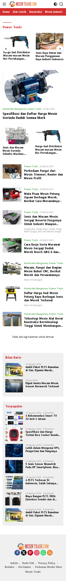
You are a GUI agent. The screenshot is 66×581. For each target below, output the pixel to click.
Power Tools (34, 108)
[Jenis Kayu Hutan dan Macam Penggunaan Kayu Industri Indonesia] (49, 41)
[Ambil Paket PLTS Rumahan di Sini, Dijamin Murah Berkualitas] (14, 369)
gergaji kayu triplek (45, 229)
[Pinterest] (30, 553)
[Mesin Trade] (22, 4)
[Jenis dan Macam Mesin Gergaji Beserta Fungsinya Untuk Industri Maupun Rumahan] (12, 221)
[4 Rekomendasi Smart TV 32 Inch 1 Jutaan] (14, 418)
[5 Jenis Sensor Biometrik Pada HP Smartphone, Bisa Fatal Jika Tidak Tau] (14, 466)
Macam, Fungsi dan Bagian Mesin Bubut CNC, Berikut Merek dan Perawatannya (43, 271)
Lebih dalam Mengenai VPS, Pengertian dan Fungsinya (43, 449)
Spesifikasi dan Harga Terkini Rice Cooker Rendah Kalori (43, 433)
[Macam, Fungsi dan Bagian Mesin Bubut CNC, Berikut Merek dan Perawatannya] (12, 271)
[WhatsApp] (43, 553)
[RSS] (50, 553)
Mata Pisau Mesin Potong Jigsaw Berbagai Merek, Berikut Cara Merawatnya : (42, 197)
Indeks (14, 563)
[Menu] (5, 4)
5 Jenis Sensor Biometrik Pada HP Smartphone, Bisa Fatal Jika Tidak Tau (42, 465)
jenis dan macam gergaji (49, 231)
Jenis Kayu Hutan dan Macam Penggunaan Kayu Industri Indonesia (49, 56)
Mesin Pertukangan (33, 279)
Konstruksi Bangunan (14, 108)
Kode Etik (28, 563)
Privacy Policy (46, 563)
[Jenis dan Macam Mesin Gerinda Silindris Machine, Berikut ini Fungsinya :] (17, 135)
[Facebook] (17, 553)
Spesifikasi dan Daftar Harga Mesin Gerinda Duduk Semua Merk (30, 116)
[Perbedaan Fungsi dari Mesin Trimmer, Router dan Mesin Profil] (12, 173)
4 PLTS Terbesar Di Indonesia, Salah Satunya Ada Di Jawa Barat (41, 482)
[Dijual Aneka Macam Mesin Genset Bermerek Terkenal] (14, 385)
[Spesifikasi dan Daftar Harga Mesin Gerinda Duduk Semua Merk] (33, 87)
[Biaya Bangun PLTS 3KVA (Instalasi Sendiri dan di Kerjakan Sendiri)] (14, 498)
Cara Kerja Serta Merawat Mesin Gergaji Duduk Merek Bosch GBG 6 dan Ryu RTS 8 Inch (42, 250)
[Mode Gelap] (56, 4)
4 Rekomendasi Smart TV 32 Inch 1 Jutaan (41, 417)
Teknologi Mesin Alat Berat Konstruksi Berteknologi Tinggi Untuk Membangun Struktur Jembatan (43, 324)
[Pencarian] (61, 4)
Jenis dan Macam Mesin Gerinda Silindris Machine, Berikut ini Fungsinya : (16, 151)
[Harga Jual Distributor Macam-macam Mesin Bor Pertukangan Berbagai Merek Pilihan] (17, 41)
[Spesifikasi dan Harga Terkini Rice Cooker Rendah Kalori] (14, 434)
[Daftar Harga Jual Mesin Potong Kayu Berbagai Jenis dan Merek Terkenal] (12, 296)
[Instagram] (37, 553)
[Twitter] (24, 553)
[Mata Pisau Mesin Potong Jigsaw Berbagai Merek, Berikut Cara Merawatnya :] (12, 196)
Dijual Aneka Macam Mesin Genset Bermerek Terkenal (42, 385)
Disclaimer (24, 567)
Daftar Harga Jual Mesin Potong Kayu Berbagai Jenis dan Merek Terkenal (43, 296)
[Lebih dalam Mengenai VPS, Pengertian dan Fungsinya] (14, 450)
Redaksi (9, 567)
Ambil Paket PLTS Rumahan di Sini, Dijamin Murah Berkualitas (42, 369)
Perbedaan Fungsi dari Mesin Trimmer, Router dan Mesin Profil (43, 174)
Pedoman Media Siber (48, 567)
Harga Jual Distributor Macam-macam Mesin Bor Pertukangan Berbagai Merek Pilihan (16, 56)
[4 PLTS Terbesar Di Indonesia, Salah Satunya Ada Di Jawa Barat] (14, 482)
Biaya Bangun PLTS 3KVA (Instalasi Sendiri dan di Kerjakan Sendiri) (40, 498)
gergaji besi (29, 229)
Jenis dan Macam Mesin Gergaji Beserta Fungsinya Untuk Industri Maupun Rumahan (42, 222)
